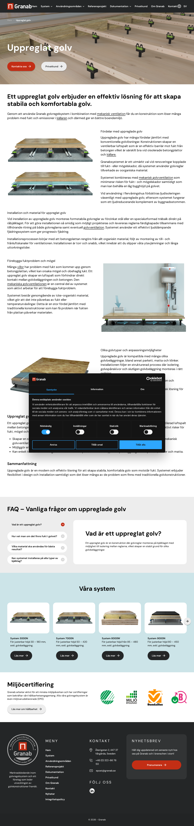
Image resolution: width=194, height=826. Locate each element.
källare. (111, 154)
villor (20, 267)
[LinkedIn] (92, 790)
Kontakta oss (19, 66)
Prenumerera (154, 764)
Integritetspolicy (55, 799)
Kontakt (172, 6)
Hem (34, 6)
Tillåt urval (97, 444)
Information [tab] (97, 389)
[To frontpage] (19, 6)
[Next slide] (187, 621)
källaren (62, 118)
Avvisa (53, 444)
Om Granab (157, 6)
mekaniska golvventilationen (27, 284)
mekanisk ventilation (111, 114)
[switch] (80, 432)
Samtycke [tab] (51, 389)
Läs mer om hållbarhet (24, 709)
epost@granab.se (106, 770)
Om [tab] (142, 389)
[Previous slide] (6, 621)
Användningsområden (69, 6)
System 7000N (65, 638)
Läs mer (19, 655)
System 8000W (111, 638)
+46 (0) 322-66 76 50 (106, 762)
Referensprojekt (97, 6)
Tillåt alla (140, 444)
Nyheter (50, 793)
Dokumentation (119, 6)
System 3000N (19, 638)
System (45, 6)
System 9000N (156, 638)
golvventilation (94, 227)
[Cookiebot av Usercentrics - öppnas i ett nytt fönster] (148, 379)
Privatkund (141, 6)
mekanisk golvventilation (156, 177)
